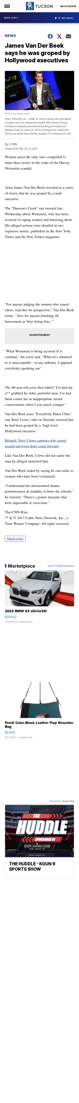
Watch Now (67, 6)
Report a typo (15, 538)
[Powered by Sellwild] (68, 801)
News (10, 36)
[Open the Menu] (7, 6)
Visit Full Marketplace (61, 566)
